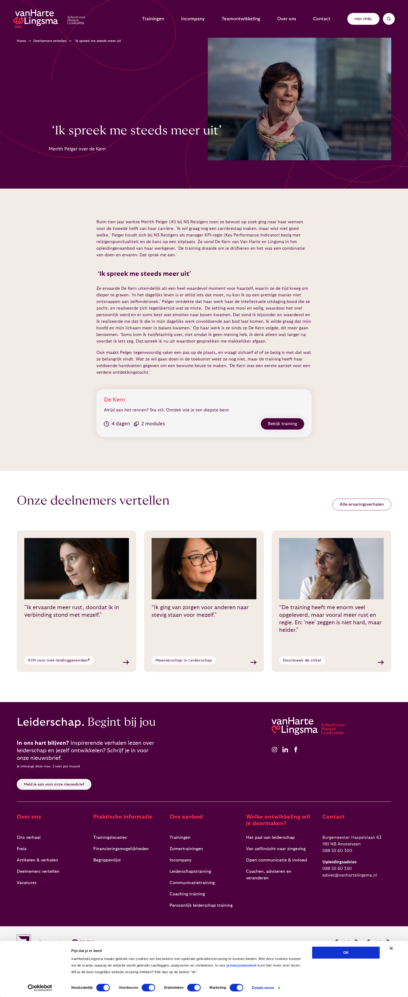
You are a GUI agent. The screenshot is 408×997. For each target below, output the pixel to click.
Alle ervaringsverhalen (362, 504)
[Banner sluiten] (391, 948)
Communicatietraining (192, 883)
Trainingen (153, 19)
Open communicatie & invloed (276, 860)
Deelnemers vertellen (50, 41)
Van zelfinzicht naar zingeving (276, 849)
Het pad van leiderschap (270, 837)
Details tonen (263, 988)
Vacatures (27, 883)
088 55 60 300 (337, 850)
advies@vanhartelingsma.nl (349, 875)
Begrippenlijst (107, 860)
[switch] (148, 987)
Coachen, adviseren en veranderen (268, 874)
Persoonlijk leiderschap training (201, 905)
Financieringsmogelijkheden (121, 849)
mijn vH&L (363, 19)
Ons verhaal (29, 837)
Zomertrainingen (186, 849)
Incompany (193, 19)
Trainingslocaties (110, 837)
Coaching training (187, 894)
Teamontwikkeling (241, 19)
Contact (321, 19)
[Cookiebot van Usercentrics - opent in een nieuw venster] (40, 987)
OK (346, 953)
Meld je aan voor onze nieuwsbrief (54, 784)
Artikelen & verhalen (37, 860)
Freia (21, 849)
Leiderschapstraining (190, 871)
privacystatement (241, 965)
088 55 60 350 (337, 868)
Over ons (286, 19)
